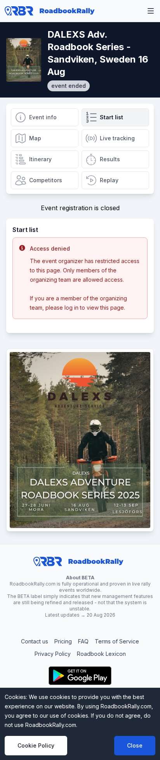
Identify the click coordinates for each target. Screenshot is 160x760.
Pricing (63, 641)
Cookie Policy (35, 745)
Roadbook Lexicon (101, 653)
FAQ (83, 641)
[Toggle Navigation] (150, 11)
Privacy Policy (53, 653)
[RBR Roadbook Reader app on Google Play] (80, 675)
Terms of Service (117, 641)
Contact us (34, 641)
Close (135, 745)
